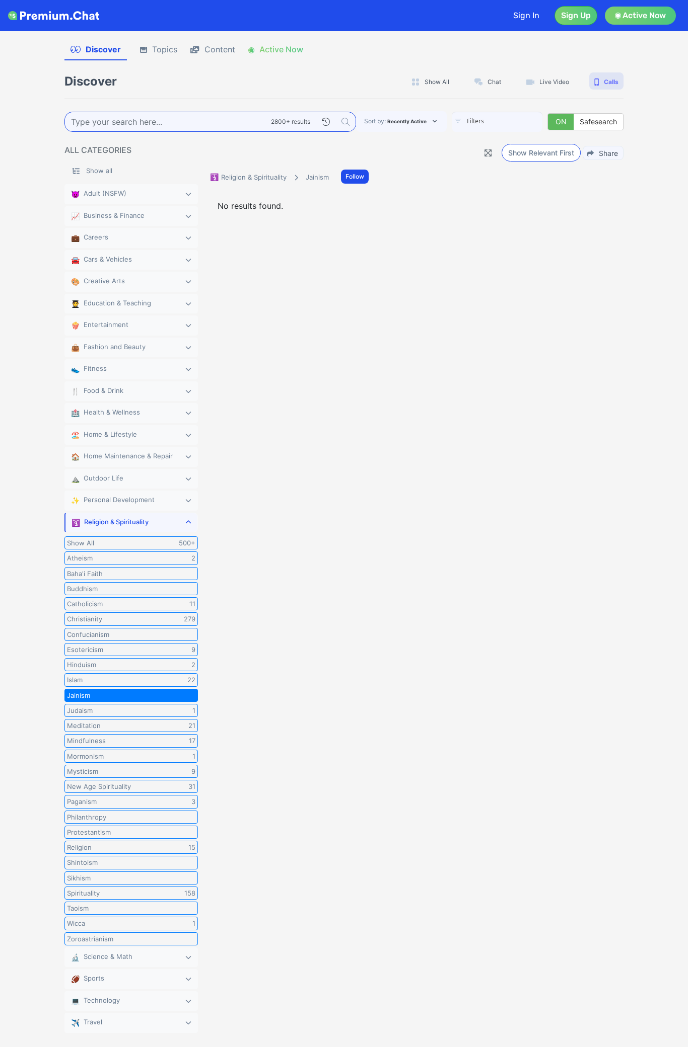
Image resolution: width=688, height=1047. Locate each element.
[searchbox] (512, 121)
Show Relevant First (541, 152)
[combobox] (497, 122)
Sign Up (576, 15)
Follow (355, 176)
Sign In (526, 15)
